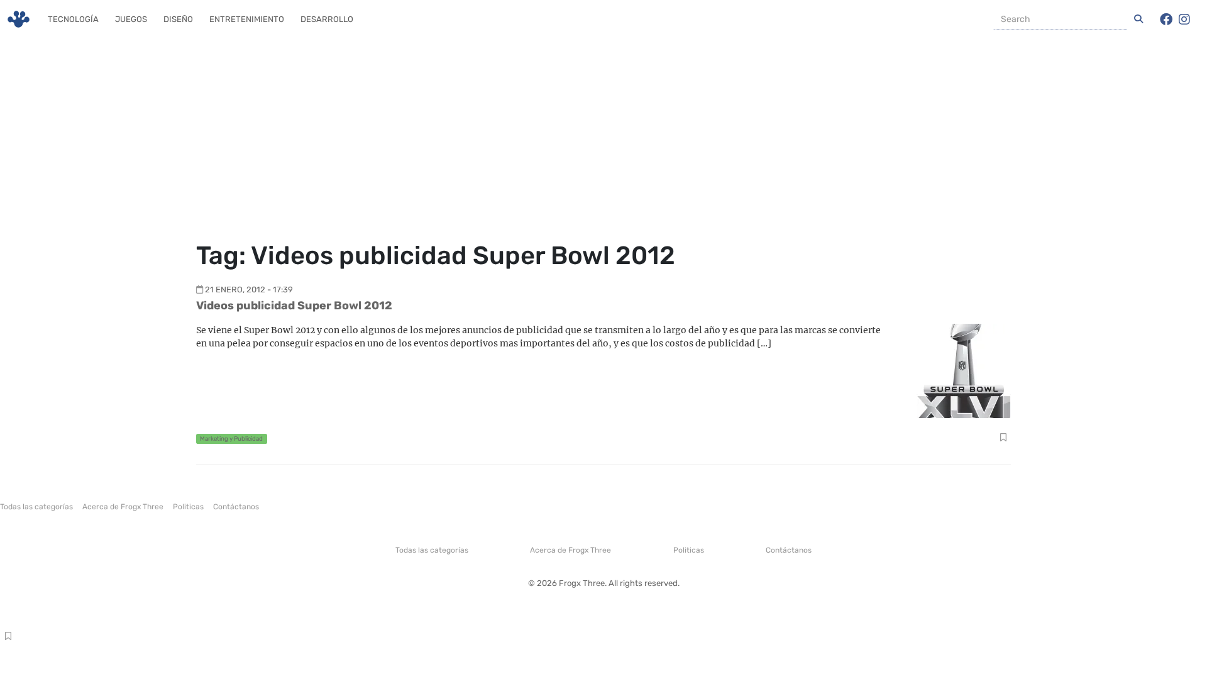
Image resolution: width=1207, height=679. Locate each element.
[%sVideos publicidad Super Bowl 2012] (964, 370)
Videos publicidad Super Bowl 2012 (294, 305)
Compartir (1003, 439)
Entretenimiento (246, 19)
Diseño (178, 19)
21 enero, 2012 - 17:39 (249, 289)
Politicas (188, 506)
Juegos (131, 19)
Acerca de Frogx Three (122, 506)
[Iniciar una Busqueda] (1138, 19)
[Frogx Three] (19, 19)
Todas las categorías (36, 506)
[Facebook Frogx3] (1166, 19)
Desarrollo (326, 19)
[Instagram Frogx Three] (1184, 19)
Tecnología (73, 19)
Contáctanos (236, 506)
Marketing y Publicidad (231, 438)
